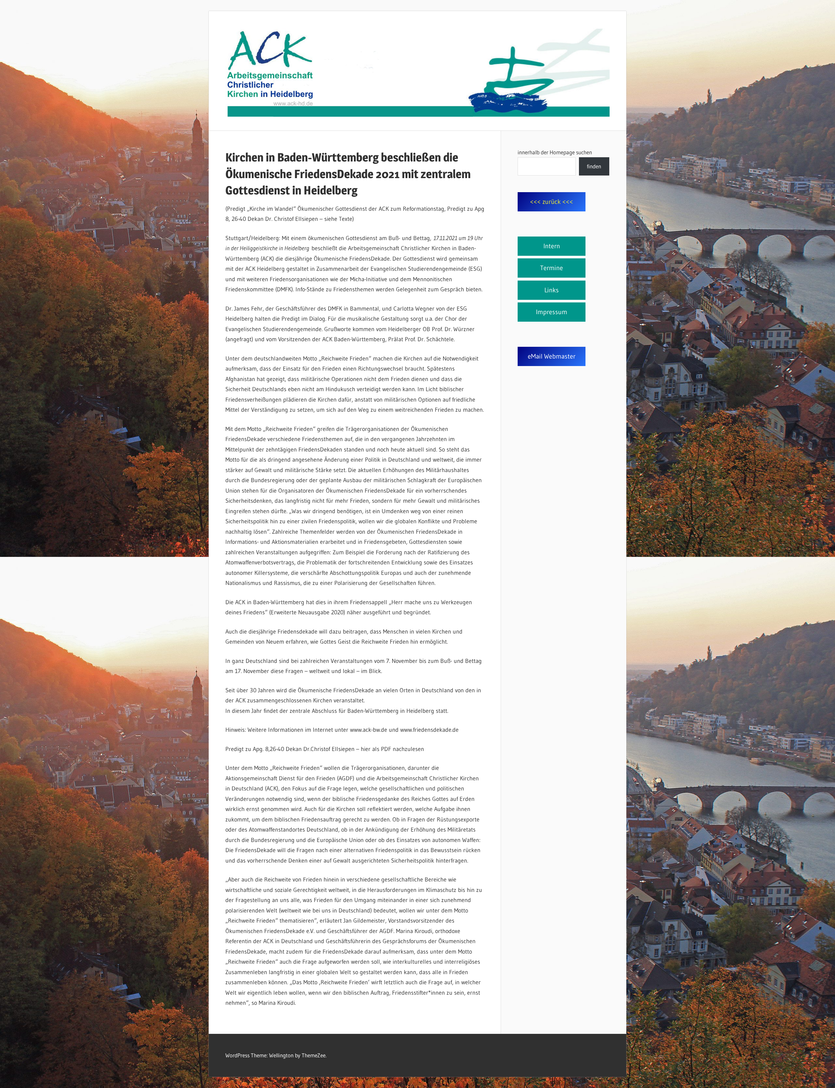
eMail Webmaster (551, 356)
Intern (551, 246)
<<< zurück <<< (551, 202)
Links (551, 290)
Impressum (551, 312)
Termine (551, 268)
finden (594, 166)
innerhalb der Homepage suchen (555, 152)
